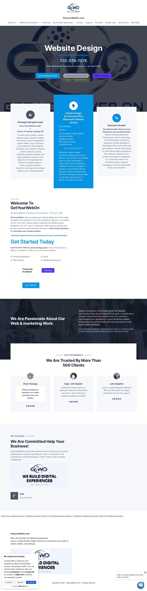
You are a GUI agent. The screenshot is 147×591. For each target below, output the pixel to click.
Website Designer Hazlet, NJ (111, 329)
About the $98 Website (73, 148)
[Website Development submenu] (38, 22)
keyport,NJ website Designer (89, 329)
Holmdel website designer (61, 516)
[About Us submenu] (16, 22)
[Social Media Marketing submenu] (73, 22)
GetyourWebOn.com (73, 18)
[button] (76, 76)
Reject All (20, 582)
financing (48, 270)
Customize (9, 582)
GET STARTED (31, 285)
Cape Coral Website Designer (118, 331)
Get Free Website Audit (47, 76)
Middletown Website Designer (96, 331)
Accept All (31, 582)
